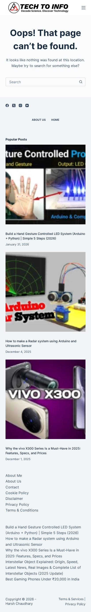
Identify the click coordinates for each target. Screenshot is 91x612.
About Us (39, 119)
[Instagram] (20, 105)
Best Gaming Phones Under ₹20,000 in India (42, 579)
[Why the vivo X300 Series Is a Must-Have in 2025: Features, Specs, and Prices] (46, 399)
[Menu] (83, 8)
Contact (12, 487)
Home (55, 119)
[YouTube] (27, 105)
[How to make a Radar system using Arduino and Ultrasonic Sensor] (46, 292)
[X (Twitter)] (13, 105)
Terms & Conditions (22, 510)
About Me (14, 475)
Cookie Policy (17, 493)
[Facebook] (7, 105)
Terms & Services (71, 599)
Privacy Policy (17, 504)
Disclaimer (14, 498)
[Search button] (80, 81)
